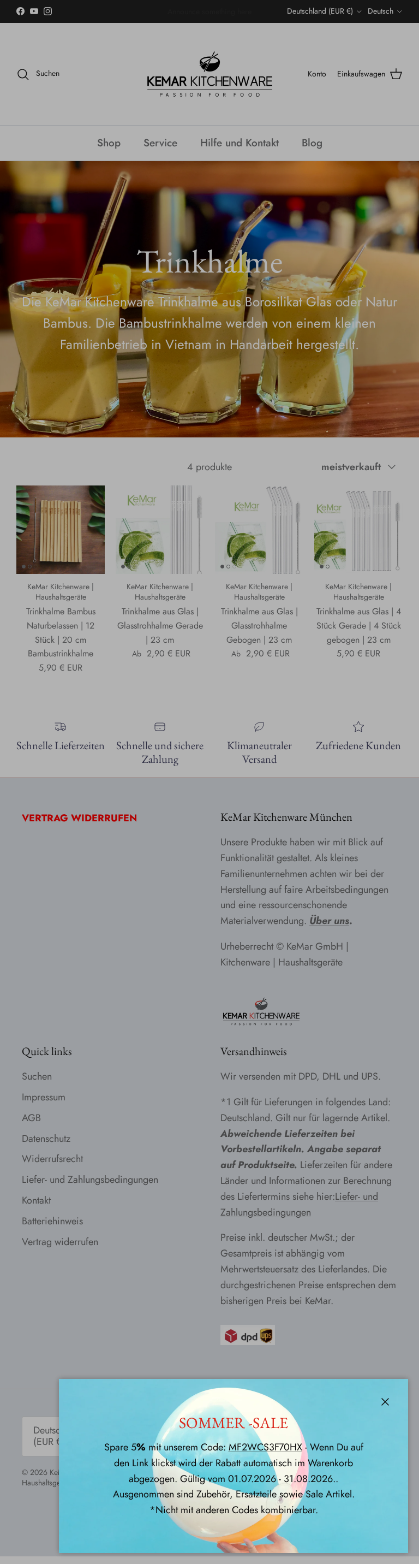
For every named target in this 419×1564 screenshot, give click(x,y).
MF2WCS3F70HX (265, 1447)
